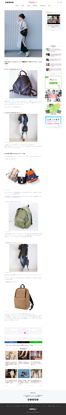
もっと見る (53, 74)
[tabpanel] (54, 21)
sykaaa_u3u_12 (9, 142)
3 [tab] (53, 30)
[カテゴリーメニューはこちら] (61, 2)
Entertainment (42, 5)
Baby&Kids (35, 5)
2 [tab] (52, 30)
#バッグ (20, 338)
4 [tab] (54, 30)
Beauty (22, 5)
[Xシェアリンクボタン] (31, 400)
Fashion (16, 5)
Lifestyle (28, 5)
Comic (49, 5)
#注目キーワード (26, 338)
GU (6, 311)
